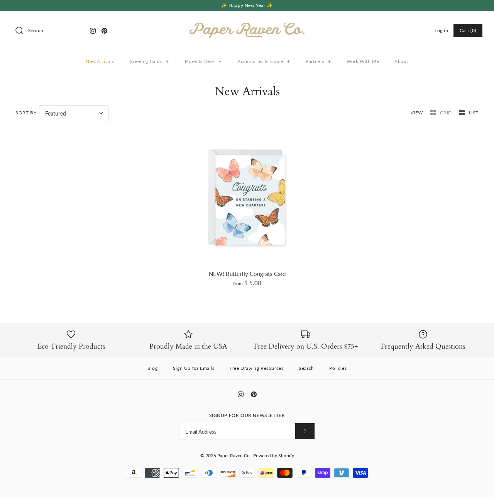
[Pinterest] (104, 31)
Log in (441, 30)
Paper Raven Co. (234, 455)
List (474, 113)
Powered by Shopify (273, 455)
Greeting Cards (149, 61)
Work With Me (363, 61)
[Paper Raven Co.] (247, 23)
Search (306, 368)
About (401, 61)
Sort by (25, 113)
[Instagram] (93, 31)
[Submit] (305, 431)
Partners (318, 61)
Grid (446, 113)
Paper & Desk (203, 61)
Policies (338, 368)
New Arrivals (100, 61)
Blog (152, 368)
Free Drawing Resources (256, 368)
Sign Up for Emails (194, 368)
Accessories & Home (263, 61)
